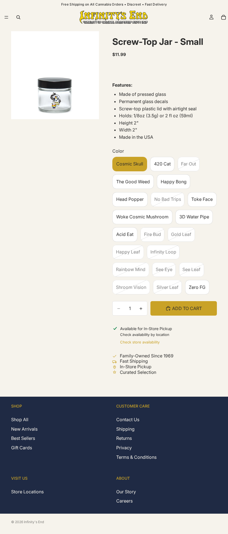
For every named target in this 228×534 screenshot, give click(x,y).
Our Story (126, 491)
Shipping (125, 429)
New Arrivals (24, 429)
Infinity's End (34, 522)
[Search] (18, 17)
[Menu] (6, 17)
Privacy (124, 447)
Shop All (19, 420)
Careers (124, 501)
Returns (124, 438)
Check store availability (140, 342)
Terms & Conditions (136, 457)
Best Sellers (23, 438)
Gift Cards (21, 447)
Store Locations (27, 491)
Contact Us (127, 420)
